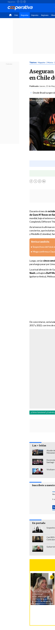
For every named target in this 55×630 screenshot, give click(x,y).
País (16, 15)
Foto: (33, 100)
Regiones (44, 15)
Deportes (34, 15)
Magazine (24, 15)
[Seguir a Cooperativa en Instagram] (24, 1)
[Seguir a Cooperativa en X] (21, 1)
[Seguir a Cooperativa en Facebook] (18, 1)
